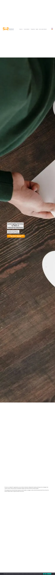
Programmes (33, 29)
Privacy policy (49, 573)
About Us (20, 29)
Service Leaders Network (43, 29)
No (45, 573)
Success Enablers (26, 29)
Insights (37, 29)
